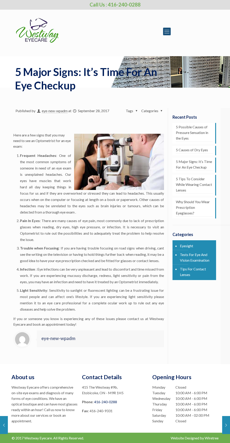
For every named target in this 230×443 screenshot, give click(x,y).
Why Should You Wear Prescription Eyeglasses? (193, 207)
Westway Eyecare (38, 438)
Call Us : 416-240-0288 (115, 5)
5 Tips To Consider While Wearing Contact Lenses (194, 184)
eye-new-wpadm (55, 111)
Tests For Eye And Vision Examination (194, 257)
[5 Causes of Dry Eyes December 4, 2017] (226, 425)
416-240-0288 (105, 402)
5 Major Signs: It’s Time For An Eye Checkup (194, 164)
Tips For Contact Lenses (193, 272)
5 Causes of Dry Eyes (192, 150)
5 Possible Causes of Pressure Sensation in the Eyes (192, 132)
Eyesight (186, 246)
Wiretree (212, 438)
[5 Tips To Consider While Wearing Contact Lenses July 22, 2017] (4, 425)
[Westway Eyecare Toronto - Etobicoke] (37, 29)
